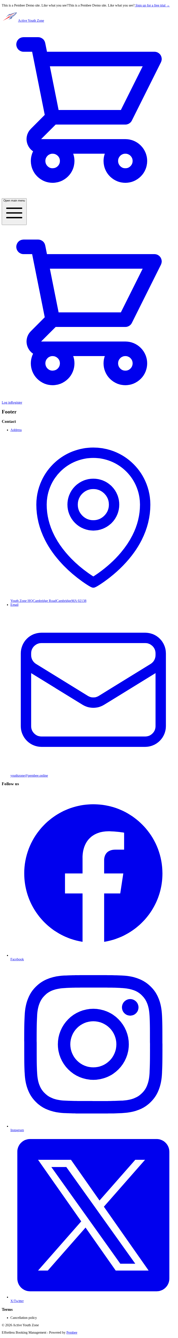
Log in (6, 402)
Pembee (71, 1332)
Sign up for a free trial (152, 5)
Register (16, 402)
